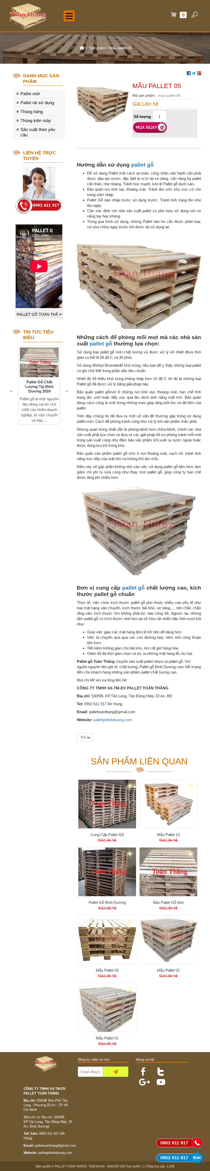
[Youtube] (159, 1079)
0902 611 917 (49, 1133)
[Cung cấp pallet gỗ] (107, 804)
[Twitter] (159, 1069)
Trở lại (85, 737)
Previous (11, 390)
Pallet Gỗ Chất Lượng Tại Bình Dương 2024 (39, 386)
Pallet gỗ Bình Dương (107, 902)
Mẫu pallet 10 (168, 834)
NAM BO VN (115, 1166)
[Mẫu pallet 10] (168, 804)
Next (66, 390)
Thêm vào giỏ (149, 128)
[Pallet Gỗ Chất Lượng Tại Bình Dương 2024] (38, 362)
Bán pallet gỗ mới (168, 902)
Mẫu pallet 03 (107, 970)
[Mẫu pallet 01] (107, 1007)
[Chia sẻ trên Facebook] (189, 73)
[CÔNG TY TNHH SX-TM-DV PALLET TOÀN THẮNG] (81, 48)
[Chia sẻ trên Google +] (199, 73)
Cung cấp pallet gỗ (107, 834)
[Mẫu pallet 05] (103, 102)
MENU (69, 15)
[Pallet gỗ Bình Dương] (107, 871)
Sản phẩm (97, 48)
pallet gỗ (142, 165)
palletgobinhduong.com (112, 720)
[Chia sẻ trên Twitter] (194, 73)
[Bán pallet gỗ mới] (168, 871)
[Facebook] (141, 1069)
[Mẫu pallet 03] (107, 939)
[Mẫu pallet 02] (168, 939)
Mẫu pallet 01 (107, 1038)
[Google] (141, 1079)
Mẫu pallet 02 (168, 970)
